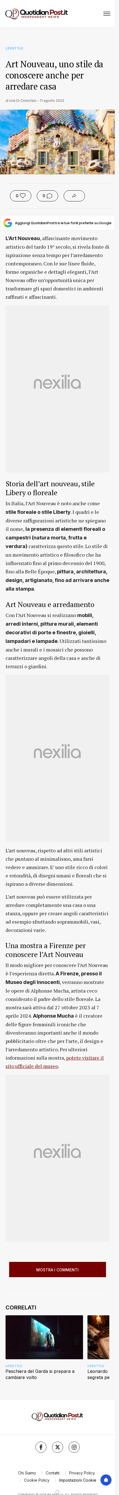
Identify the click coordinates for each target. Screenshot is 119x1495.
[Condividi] (74, 195)
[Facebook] (40, 1447)
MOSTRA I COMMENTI (57, 1269)
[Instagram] (74, 1447)
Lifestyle (14, 48)
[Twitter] (57, 1447)
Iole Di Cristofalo (23, 100)
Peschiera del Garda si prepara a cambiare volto (40, 1374)
